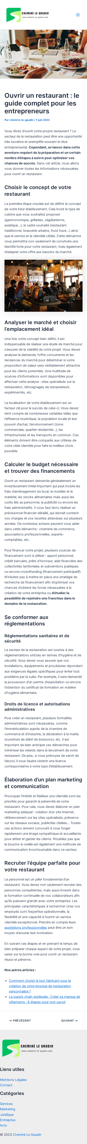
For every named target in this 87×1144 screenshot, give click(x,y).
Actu (3, 1125)
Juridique (7, 1115)
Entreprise (7, 1120)
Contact (6, 1085)
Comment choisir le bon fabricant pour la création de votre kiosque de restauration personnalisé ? (40, 986)
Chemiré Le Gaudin (27, 1135)
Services (6, 1104)
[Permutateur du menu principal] (78, 15)
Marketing (7, 1109)
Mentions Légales (13, 1080)
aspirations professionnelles (25, 928)
